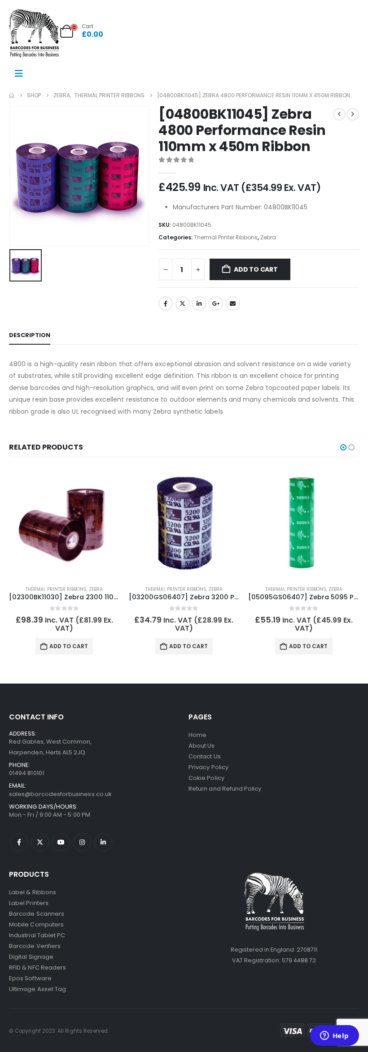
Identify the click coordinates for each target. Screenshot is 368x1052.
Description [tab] (29, 335)
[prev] (339, 114)
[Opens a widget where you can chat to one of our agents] (334, 1036)
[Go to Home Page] (11, 95)
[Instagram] (82, 842)
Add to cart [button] (68, 646)
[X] (40, 842)
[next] (352, 114)
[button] (343, 447)
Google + (216, 303)
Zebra (268, 237)
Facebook (165, 303)
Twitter (182, 303)
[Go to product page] (64, 523)
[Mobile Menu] (19, 73)
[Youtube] (61, 842)
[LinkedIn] (103, 842)
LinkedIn (199, 303)
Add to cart (256, 269)
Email (233, 303)
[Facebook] (19, 842)
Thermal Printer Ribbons (226, 237)
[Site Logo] (34, 33)
